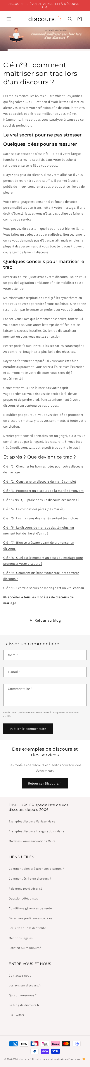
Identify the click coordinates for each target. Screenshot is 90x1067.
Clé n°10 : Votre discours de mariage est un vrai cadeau (43, 588)
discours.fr (25, 1059)
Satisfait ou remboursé (25, 948)
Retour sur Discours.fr (45, 783)
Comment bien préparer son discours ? (36, 869)
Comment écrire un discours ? (30, 878)
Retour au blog (48, 620)
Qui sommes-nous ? (22, 995)
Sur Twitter (16, 1015)
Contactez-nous (20, 975)
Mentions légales (21, 938)
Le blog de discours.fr (24, 1005)
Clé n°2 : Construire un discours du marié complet (39, 481)
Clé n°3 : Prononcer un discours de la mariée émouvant (43, 491)
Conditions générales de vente (30, 908)
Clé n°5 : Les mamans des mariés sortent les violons (41, 518)
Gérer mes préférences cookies (30, 918)
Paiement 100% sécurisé (25, 889)
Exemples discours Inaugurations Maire (36, 831)
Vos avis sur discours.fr (25, 985)
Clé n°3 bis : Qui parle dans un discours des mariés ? (41, 500)
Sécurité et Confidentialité (27, 928)
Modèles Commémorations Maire (32, 841)
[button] (9, 19)
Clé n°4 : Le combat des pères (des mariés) (33, 509)
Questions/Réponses (23, 898)
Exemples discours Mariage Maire (32, 821)
